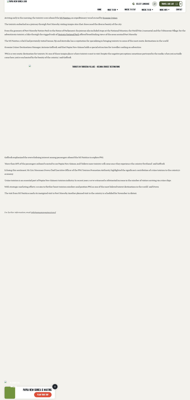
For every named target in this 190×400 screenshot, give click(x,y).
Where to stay (130, 9)
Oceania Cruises (110, 18)
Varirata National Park (68, 34)
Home (99, 9)
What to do (112, 9)
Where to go (146, 9)
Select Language (142, 4)
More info (163, 9)
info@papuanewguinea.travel (43, 213)
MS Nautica (65, 18)
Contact (179, 9)
